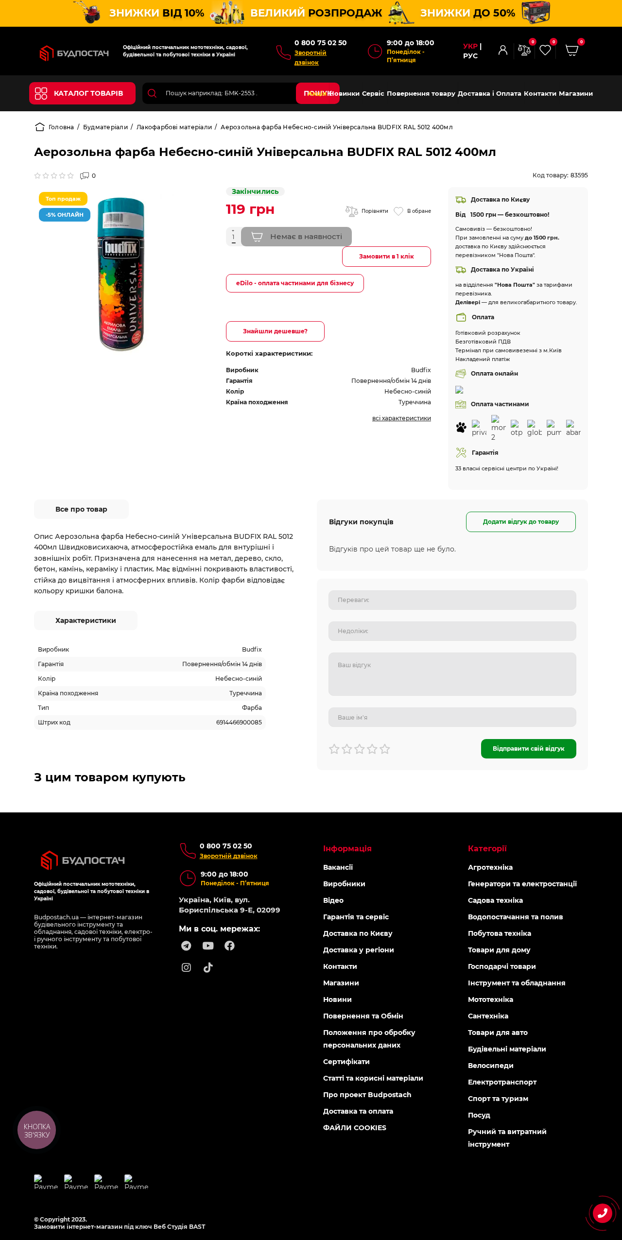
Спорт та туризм (498, 1098)
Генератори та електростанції (522, 883)
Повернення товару (421, 93)
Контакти (540, 93)
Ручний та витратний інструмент (507, 1138)
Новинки (344, 93)
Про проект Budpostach (367, 1094)
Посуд (479, 1115)
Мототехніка (490, 999)
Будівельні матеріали (507, 1049)
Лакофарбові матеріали (174, 127)
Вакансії (338, 867)
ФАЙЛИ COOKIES (354, 1127)
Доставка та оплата (358, 1111)
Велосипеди (491, 1065)
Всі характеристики (401, 418)
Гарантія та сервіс (356, 917)
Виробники (344, 883)
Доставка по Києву (358, 933)
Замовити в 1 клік (386, 256)
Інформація (347, 848)
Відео (333, 900)
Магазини (576, 93)
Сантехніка (488, 1016)
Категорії (487, 848)
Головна (61, 127)
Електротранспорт (502, 1082)
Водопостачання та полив (515, 917)
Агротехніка (490, 867)
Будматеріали (105, 127)
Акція (317, 93)
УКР (470, 46)
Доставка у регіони (358, 950)
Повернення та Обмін (363, 1016)
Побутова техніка (499, 933)
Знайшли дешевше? (275, 331)
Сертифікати (346, 1061)
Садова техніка (495, 900)
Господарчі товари (502, 966)
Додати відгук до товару (521, 521)
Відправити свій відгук (529, 748)
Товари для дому (499, 950)
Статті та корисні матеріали (373, 1078)
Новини (337, 999)
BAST (197, 1226)
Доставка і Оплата (489, 93)
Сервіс (373, 93)
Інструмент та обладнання (517, 983)
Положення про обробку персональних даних (369, 1039)
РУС (470, 56)
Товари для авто (498, 1032)
